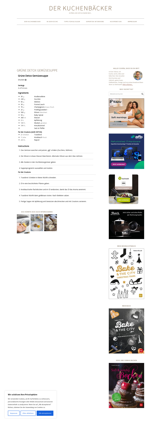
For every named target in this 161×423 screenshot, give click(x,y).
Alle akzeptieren (45, 413)
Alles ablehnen (28, 413)
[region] (31, 404)
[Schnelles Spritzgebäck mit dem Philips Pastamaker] (23, 224)
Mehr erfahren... (128, 84)
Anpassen (13, 413)
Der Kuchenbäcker (80, 8)
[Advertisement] (80, 46)
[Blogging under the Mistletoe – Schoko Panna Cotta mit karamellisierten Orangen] (37, 223)
